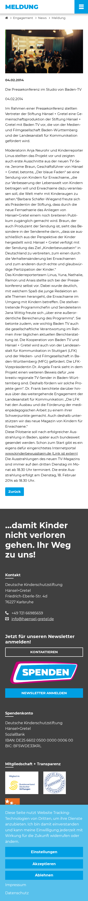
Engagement (23, 18)
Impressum (15, 885)
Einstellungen (44, 852)
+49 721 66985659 (27, 613)
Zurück (14, 491)
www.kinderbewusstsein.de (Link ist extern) (41, 453)
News (42, 18)
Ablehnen (44, 875)
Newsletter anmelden (44, 693)
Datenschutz (17, 893)
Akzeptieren (44, 864)
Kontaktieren (44, 652)
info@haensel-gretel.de (33, 619)
